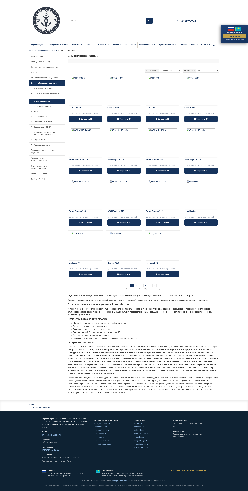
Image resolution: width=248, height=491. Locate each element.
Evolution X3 (190, 211)
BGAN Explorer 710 (115, 211)
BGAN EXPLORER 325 (78, 159)
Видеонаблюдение (166, 45)
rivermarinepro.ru (101, 430)
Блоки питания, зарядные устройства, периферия (44, 133)
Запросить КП (86, 119)
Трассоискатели (146, 45)
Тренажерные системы (43, 122)
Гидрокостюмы (40, 140)
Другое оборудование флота (45, 51)
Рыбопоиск (102, 45)
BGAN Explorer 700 (77, 211)
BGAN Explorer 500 (115, 159)
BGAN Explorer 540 (192, 159)
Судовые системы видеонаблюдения (39, 167)
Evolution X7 (74, 263)
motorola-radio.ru (141, 434)
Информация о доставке (40, 407)
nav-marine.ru (100, 434)
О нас (33, 404)
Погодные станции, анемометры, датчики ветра (47, 94)
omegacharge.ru (140, 441)
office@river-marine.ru (51, 435)
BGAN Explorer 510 (154, 159)
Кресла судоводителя (42, 145)
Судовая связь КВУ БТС (43, 127)
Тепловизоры (130, 45)
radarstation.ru (100, 427)
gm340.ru (138, 423)
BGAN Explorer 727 (154, 211)
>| (154, 285)
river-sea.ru (99, 437)
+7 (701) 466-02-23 (50, 450)
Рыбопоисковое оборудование (44, 78)
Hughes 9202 (152, 263)
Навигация (76, 45)
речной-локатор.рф (103, 444)
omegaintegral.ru (141, 444)
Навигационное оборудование (44, 67)
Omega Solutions (119, 481)
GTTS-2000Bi (75, 108)
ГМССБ (89, 45)
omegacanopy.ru (141, 447)
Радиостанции (37, 45)
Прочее (116, 45)
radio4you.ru (139, 427)
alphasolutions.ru (101, 441)
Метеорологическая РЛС (44, 88)
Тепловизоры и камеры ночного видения (45, 151)
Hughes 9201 (113, 263)
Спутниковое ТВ (40, 117)
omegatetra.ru (139, 437)
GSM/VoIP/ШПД (208, 45)
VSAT (36, 111)
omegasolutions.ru (102, 423)
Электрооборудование (43, 106)
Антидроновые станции (58, 45)
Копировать (234, 36)
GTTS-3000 (151, 108)
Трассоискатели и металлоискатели (39, 159)
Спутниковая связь (188, 45)
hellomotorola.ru (140, 430)
